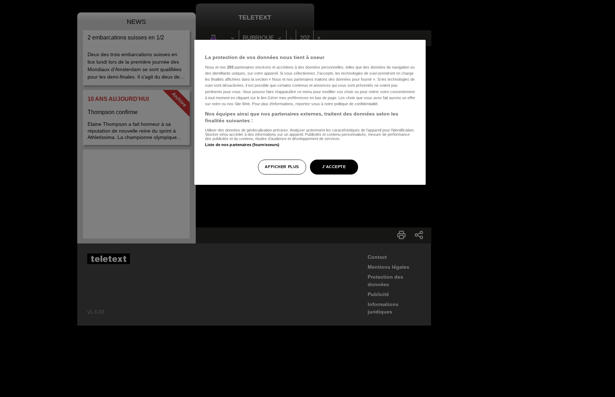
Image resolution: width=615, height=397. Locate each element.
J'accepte (334, 167)
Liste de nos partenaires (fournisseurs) (242, 145)
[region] (310, 112)
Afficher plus (282, 167)
